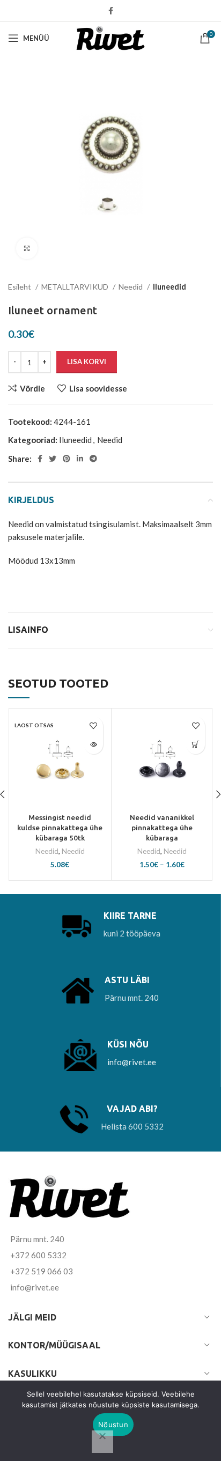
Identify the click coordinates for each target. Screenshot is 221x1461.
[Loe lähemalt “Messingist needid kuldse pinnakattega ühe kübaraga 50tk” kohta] (93, 744)
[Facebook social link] (110, 11)
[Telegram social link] (93, 459)
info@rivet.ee (131, 1062)
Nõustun (113, 1424)
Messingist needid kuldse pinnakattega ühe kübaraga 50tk (59, 827)
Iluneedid (169, 286)
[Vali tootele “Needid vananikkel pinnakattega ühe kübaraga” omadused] (195, 744)
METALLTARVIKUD (75, 286)
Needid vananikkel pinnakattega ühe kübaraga (162, 827)
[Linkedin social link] (79, 459)
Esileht (20, 286)
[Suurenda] (27, 248)
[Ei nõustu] (102, 1441)
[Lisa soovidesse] (93, 726)
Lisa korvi (86, 361)
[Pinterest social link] (66, 459)
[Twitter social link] (53, 459)
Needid (131, 286)
